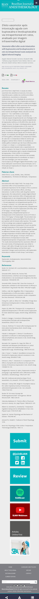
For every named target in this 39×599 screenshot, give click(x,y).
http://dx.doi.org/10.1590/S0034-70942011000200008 (16, 66)
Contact (28, 573)
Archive (28, 570)
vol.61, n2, (16, 68)
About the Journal (10, 570)
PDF (5, 75)
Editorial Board (10, 573)
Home (10, 567)
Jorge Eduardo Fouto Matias (17, 61)
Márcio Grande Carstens (25, 63)
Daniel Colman (12, 63)
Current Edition (10, 576)
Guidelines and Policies (28, 567)
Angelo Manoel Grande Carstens (12, 59)
